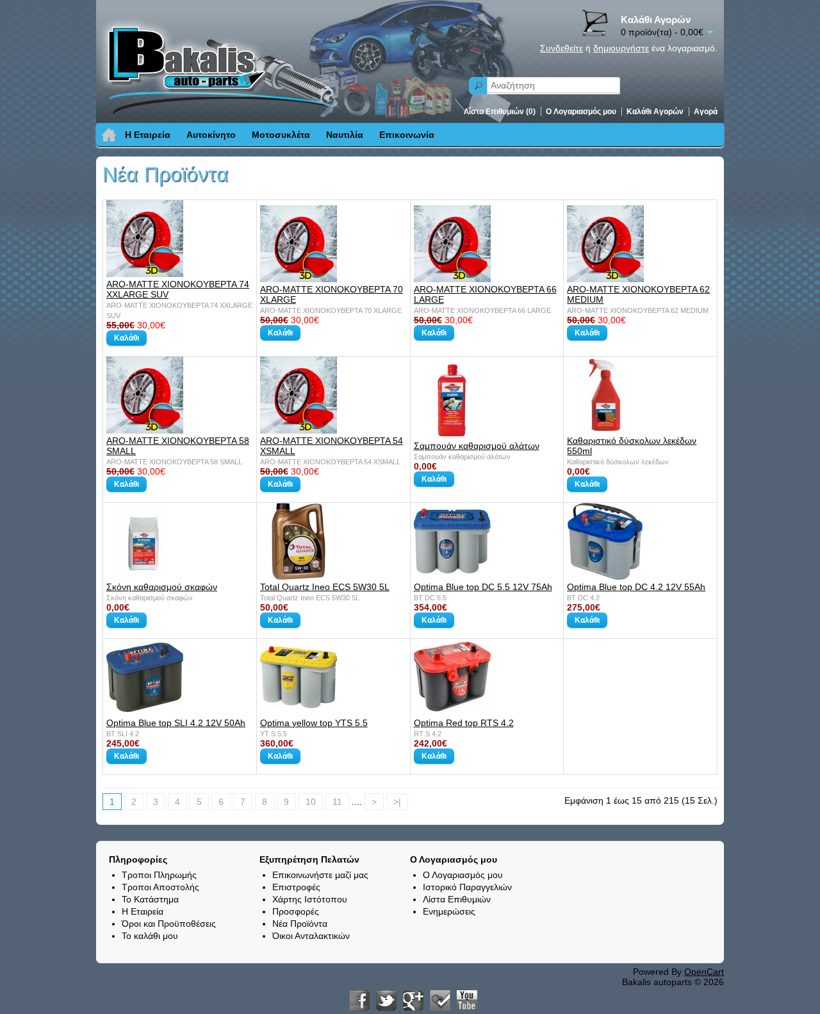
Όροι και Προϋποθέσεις (169, 923)
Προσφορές (295, 911)
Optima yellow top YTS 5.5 (314, 723)
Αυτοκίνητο (211, 135)
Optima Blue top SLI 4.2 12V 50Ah (175, 723)
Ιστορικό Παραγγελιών (467, 887)
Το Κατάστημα (150, 899)
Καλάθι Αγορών (655, 111)
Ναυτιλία (344, 135)
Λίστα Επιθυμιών (457, 899)
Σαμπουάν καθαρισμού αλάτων (476, 446)
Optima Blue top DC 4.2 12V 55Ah (636, 587)
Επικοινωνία (406, 135)
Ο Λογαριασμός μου (581, 111)
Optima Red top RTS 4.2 (464, 723)
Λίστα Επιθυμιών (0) (500, 111)
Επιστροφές (296, 887)
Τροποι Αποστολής (160, 887)
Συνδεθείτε (561, 48)
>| (397, 802)
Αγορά (706, 111)
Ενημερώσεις (449, 911)
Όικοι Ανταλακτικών (311, 936)
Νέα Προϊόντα (299, 923)
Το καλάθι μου (150, 936)
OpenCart (704, 972)
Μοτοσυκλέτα (281, 135)
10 (311, 802)
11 (337, 802)
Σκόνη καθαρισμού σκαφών (161, 587)
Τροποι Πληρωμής (159, 875)
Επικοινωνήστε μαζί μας (320, 875)
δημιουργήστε (621, 48)
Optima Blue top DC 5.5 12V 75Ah (483, 587)
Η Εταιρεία (147, 135)
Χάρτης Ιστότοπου (309, 899)
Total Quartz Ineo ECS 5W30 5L (325, 587)
